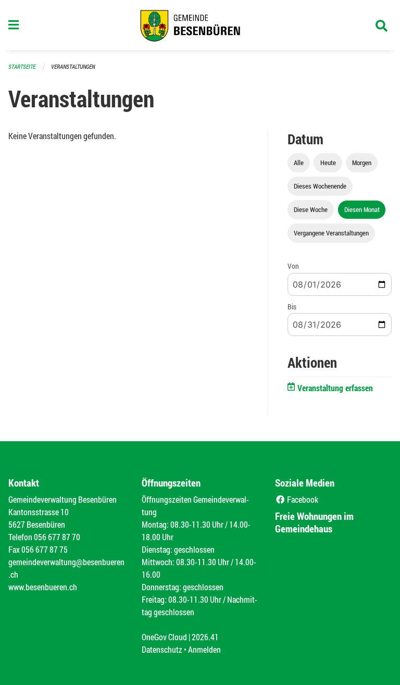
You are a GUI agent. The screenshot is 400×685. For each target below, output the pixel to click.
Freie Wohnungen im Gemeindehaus (314, 522)
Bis (292, 307)
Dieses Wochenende (320, 186)
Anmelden (204, 649)
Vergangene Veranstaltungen (331, 233)
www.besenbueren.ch (42, 586)
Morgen (361, 162)
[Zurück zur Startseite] (200, 25)
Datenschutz (162, 649)
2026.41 (205, 636)
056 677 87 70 (57, 536)
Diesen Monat (362, 209)
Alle (299, 162)
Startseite (21, 66)
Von (293, 266)
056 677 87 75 (44, 549)
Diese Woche (311, 209)
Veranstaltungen (73, 66)
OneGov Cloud (164, 636)
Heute (328, 162)
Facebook (301, 499)
